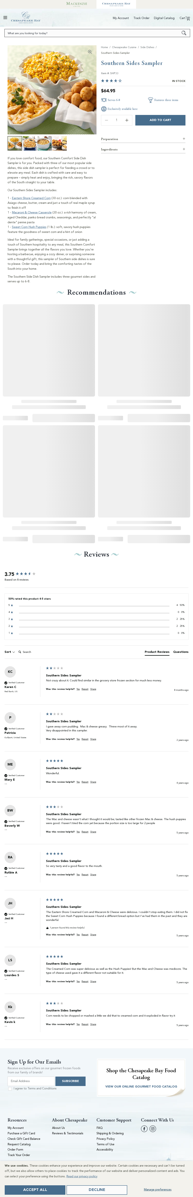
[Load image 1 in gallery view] (15, 143)
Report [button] (85, 689)
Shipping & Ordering (110, 1133)
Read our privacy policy (81, 1176)
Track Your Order (19, 1155)
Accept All (35, 1190)
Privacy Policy (105, 1139)
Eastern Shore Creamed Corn (31, 198)
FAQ (99, 1128)
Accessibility (104, 1149)
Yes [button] (78, 689)
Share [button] (93, 689)
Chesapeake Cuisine (124, 47)
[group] (24, 574)
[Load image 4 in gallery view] (59, 143)
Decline (97, 1190)
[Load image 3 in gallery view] (44, 143)
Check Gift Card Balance (24, 1139)
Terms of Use (105, 1144)
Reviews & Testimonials (67, 1133)
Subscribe (70, 1081)
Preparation (109, 139)
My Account (16, 1128)
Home (104, 47)
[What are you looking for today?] (184, 33)
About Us (58, 1128)
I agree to (35, 1088)
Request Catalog (19, 1144)
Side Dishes (147, 47)
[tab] (157, 653)
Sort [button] (8, 652)
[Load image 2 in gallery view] (29, 143)
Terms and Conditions (42, 1088)
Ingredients (109, 149)
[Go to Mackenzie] (76, 4)
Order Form (15, 1149)
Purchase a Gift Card (21, 1133)
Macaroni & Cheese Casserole (32, 212)
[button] (5, 17)
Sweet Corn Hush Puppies (29, 227)
